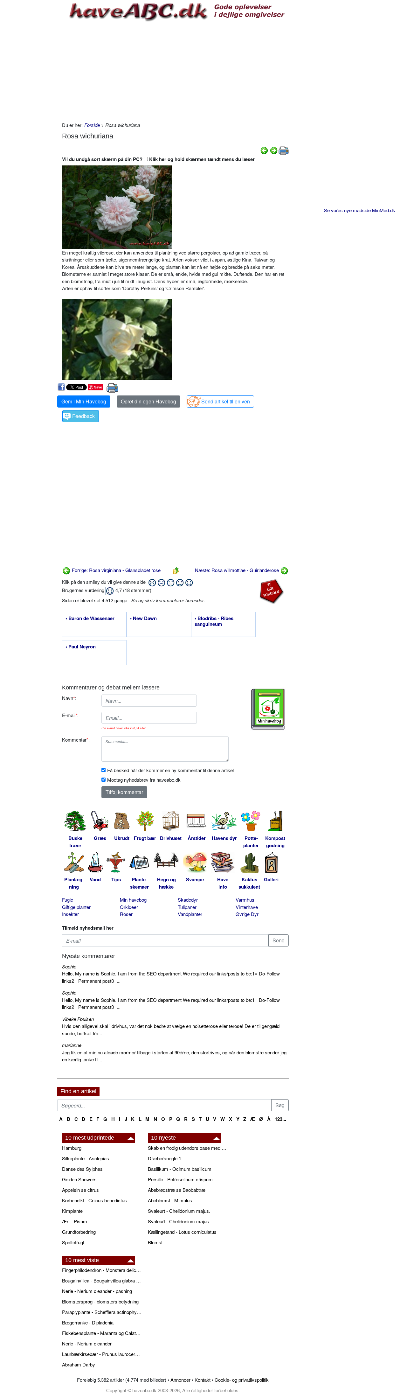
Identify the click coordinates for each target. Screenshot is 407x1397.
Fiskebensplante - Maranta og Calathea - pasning (101, 1333)
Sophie (69, 966)
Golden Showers (79, 1179)
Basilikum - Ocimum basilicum (179, 1168)
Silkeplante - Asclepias (85, 1158)
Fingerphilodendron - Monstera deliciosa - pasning (101, 1270)
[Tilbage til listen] (176, 570)
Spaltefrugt (73, 1242)
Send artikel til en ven (225, 401)
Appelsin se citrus (80, 1189)
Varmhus (245, 899)
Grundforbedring (79, 1231)
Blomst (155, 1242)
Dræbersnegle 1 (164, 1158)
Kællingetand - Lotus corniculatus (182, 1231)
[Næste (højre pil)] (274, 149)
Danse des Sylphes (82, 1168)
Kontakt (202, 1379)
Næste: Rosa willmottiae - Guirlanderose (237, 570)
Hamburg (71, 1147)
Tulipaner (187, 907)
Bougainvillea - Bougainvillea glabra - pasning (101, 1280)
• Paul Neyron (81, 647)
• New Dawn (143, 618)
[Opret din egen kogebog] (268, 709)
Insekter (70, 914)
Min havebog (133, 899)
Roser (126, 914)
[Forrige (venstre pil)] (264, 149)
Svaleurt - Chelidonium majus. (179, 1210)
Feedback (83, 416)
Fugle (67, 899)
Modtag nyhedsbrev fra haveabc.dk (144, 779)
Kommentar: (76, 739)
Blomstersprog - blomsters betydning (100, 1301)
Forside (92, 125)
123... (280, 1118)
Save (98, 387)
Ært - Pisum (74, 1221)
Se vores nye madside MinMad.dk (359, 210)
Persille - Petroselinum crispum (180, 1179)
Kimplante (72, 1210)
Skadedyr (188, 899)
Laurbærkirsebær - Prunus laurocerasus (101, 1354)
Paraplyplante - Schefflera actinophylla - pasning (101, 1312)
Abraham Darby (78, 1364)
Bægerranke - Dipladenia (88, 1322)
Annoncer (180, 1379)
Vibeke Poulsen (78, 1019)
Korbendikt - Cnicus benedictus (94, 1200)
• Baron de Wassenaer (90, 618)
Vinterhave (247, 907)
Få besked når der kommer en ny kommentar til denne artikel (170, 770)
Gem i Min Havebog (83, 401)
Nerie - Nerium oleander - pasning (97, 1291)
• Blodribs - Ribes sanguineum (214, 621)
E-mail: (70, 715)
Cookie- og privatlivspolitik (242, 1379)
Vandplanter (190, 914)
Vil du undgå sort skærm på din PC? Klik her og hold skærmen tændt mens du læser (158, 159)
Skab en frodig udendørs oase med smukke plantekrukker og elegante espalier (187, 1147)
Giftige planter (76, 907)
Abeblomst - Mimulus (170, 1200)
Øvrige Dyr (247, 914)
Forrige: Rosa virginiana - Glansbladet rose (116, 570)
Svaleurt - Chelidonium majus (178, 1221)
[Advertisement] (175, 70)
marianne (71, 1045)
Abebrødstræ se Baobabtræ (176, 1189)
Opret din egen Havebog (148, 401)
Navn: (69, 698)
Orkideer (129, 907)
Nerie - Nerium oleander (87, 1343)
